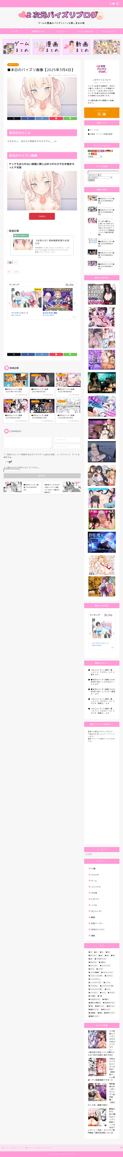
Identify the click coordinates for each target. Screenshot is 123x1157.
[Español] (95, 153)
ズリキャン (109, 976)
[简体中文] (92, 150)
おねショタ (93, 962)
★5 (91, 959)
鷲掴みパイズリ (94, 1016)
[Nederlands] (98, 150)
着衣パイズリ (100, 1006)
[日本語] (89, 153)
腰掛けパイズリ (94, 1009)
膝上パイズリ (106, 1009)
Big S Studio (16, 315)
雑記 (100, 1013)
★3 (107, 955)
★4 (114, 955)
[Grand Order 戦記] (58, 300)
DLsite (69, 284)
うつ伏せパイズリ (101, 959)
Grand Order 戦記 (50, 313)
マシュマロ (94, 130)
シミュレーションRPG (96, 976)
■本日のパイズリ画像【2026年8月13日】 (103, 680)
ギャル (92, 969)
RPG (108, 952)
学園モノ (106, 999)
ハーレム (107, 982)
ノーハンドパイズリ (95, 982)
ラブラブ (112, 992)
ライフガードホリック (20, 313)
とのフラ (95, 899)
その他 (94, 893)
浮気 (91, 1006)
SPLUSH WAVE (48, 315)
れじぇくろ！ (97, 911)
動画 (93, 917)
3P (91, 952)
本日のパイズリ (13, 65)
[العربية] (89, 150)
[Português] (92, 153)
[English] (101, 150)
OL (102, 952)
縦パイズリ (111, 1006)
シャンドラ (96, 887)
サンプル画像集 (13, 272)
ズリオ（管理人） (98, 703)
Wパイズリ (93, 955)
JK (96, 952)
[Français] (105, 150)
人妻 (100, 996)
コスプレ (100, 969)
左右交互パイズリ (109, 1003)
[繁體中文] (95, 150)
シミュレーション (108, 972)
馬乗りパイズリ (110, 1013)
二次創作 (92, 996)
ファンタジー (94, 992)
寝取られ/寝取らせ (95, 1003)
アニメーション (106, 965)
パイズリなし (94, 986)
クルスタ (95, 874)
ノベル (94, 905)
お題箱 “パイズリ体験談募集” (101, 134)
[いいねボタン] (10, 262)
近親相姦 (92, 1013)
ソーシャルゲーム (95, 979)
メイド (103, 992)
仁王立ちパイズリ (95, 999)
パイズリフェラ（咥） (108, 986)
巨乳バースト (97, 923)
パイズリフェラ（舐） (96, 989)
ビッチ (108, 989)
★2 (101, 955)
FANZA (42, 216)
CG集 (93, 868)
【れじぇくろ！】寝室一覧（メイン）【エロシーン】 (101, 671)
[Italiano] (111, 150)
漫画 (93, 935)
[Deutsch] (108, 150)
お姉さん (103, 962)
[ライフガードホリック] (27, 299)
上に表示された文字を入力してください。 (22, 467)
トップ (14, 31)
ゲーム (94, 880)
